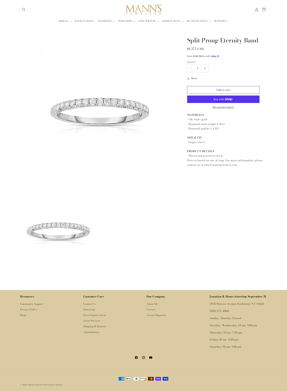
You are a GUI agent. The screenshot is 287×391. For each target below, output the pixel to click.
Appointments (91, 332)
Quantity (191, 62)
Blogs (23, 315)
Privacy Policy (28, 309)
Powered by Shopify (53, 384)
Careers (151, 309)
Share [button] (194, 78)
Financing (89, 309)
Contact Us (89, 304)
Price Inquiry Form (94, 315)
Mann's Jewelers (35, 384)
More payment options (223, 107)
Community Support (31, 304)
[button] (23, 9)
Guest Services (91, 320)
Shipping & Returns (94, 326)
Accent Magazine (156, 315)
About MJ (151, 304)
